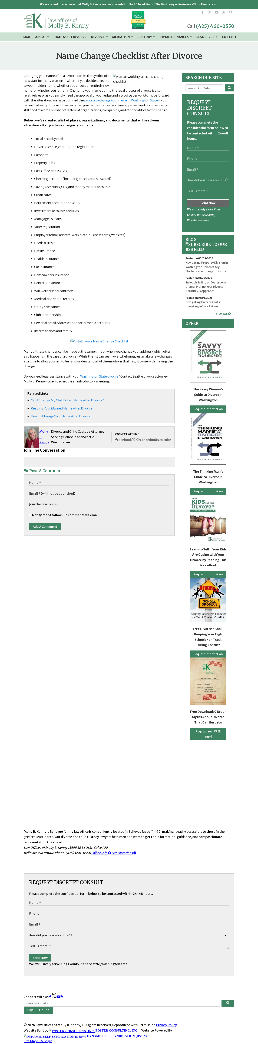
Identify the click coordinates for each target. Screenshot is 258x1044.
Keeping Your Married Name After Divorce (61, 408)
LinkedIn (147, 440)
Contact (229, 37)
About (41, 37)
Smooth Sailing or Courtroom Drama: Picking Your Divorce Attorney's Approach (206, 287)
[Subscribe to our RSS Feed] (208, 249)
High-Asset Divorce (70, 37)
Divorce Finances (174, 37)
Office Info (99, 853)
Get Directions (122, 853)
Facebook (124, 440)
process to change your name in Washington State (121, 100)
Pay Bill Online (38, 1010)
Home (26, 37)
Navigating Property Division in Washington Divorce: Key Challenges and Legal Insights (207, 267)
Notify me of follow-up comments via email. (65, 515)
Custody (145, 37)
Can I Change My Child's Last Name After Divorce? (67, 400)
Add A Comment (45, 527)
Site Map (30, 1041)
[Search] (230, 12)
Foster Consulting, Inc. (116, 1030)
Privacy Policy (166, 1025)
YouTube (164, 440)
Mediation (121, 37)
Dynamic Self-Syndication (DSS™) (116, 1036)
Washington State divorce (99, 376)
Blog (191, 239)
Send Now (208, 203)
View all (222, 313)
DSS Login (44, 1041)
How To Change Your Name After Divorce (60, 416)
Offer (192, 323)
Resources (205, 37)
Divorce (98, 37)
